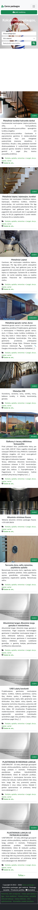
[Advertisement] (19, 69)
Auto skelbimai (11, 896)
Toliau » (21, 875)
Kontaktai (31, 890)
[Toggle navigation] (34, 6)
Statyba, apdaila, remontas (14, 158)
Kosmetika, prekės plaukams (23, 901)
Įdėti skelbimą (20, 12)
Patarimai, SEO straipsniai (10, 894)
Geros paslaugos (12, 6)
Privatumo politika (18, 890)
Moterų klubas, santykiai (27, 896)
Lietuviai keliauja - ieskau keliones (13, 899)
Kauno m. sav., (8, 163)
